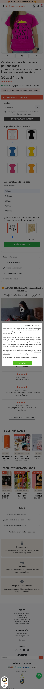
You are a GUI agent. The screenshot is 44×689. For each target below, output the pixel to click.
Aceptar (22, 363)
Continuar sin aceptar (32, 325)
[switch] (4, 686)
